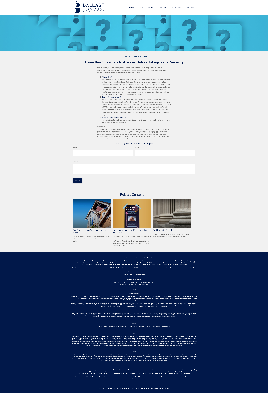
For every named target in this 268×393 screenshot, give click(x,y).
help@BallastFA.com (134, 293)
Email (137, 147)
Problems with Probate (163, 230)
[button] (131, 7)
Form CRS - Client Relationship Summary (134, 274)
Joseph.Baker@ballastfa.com (162, 388)
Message (76, 161)
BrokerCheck (151, 257)
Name (75, 147)
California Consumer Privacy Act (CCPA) (127, 267)
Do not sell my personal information (186, 267)
